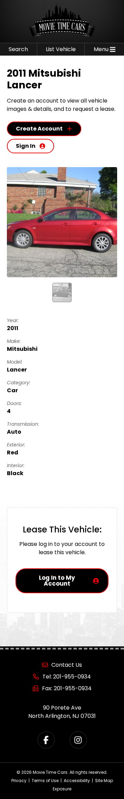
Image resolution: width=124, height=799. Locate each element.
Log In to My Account (57, 581)
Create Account (39, 129)
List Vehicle (61, 49)
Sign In (25, 146)
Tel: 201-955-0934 (66, 677)
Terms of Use (45, 780)
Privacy (19, 780)
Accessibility (77, 780)
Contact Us (66, 665)
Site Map (104, 780)
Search (18, 49)
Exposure (62, 789)
